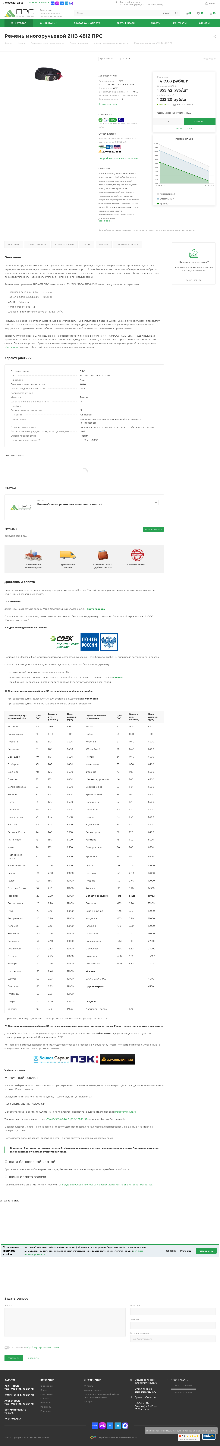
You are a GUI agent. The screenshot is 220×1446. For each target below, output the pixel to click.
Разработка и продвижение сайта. (117, 1437)
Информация (92, 1380)
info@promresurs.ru (146, 1382)
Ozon (52, 3)
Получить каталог (183, 1392)
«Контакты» (11, 347)
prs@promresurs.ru (125, 1111)
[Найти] (176, 13)
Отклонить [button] (185, 1251)
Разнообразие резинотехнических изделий (69, 504)
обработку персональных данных (43, 1347)
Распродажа (12, 1419)
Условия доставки (93, 1390)
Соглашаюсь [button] (206, 1251)
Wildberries (57, 3)
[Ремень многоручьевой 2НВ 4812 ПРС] (48, 71)
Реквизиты (45, 1407)
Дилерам (88, 1401)
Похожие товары (64, 244)
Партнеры (45, 1411)
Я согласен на (36, 1347)
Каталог (9, 1380)
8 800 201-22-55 (14, 2)
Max (71, 3)
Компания (47, 1380)
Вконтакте (62, 3)
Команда (44, 1398)
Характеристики (37, 244)
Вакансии (45, 1402)
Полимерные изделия (19, 1395)
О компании (46, 1386)
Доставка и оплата (127, 244)
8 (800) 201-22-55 (77, 1119)
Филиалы (89, 1386)
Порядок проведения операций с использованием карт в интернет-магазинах (106, 1184)
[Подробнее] (156, 502)
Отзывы (103, 244)
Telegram (66, 3)
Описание (13, 244)
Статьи (86, 244)
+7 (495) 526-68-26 (56, 1119)
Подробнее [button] (170, 1250)
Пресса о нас (47, 1394)
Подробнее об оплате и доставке (118, 158)
